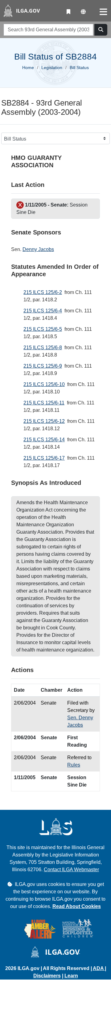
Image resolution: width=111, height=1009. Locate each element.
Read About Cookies (76, 906)
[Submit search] (100, 30)
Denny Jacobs (38, 249)
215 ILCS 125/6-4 (42, 310)
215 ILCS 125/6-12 (44, 421)
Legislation (51, 67)
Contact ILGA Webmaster (71, 869)
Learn (71, 975)
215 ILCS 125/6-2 (42, 292)
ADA (99, 968)
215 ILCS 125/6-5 (42, 329)
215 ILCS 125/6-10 (44, 384)
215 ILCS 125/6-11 (43, 402)
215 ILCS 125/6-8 (42, 347)
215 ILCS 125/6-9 (42, 366)
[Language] (83, 12)
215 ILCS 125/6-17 (44, 458)
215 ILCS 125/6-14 (44, 439)
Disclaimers (47, 975)
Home (28, 67)
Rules (73, 764)
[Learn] (68, 12)
